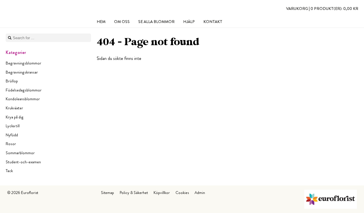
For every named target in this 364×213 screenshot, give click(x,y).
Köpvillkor (162, 192)
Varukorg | (322, 8)
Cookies (182, 192)
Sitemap (107, 192)
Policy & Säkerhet (134, 192)
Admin (200, 192)
